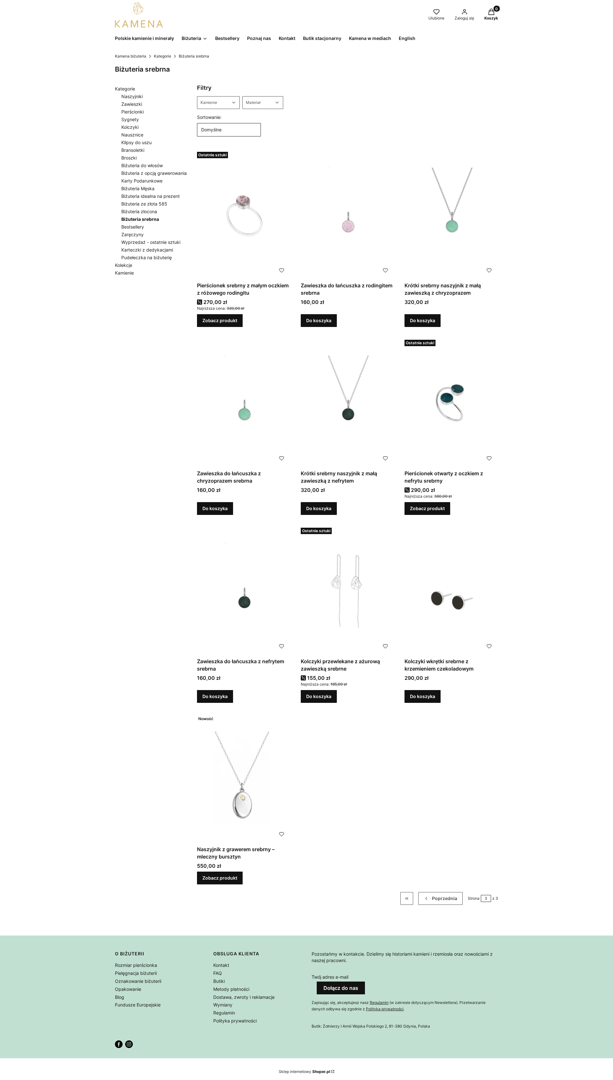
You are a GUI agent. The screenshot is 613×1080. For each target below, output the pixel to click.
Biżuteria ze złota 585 (144, 203)
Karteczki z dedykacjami (147, 250)
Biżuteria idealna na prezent (150, 196)
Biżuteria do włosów (142, 165)
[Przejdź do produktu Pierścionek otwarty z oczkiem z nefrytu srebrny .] (451, 402)
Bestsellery (132, 226)
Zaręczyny (132, 234)
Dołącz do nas (340, 988)
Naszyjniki (132, 96)
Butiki (219, 981)
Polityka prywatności (235, 1020)
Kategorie (162, 56)
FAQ (217, 973)
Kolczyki (130, 127)
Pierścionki (132, 111)
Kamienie (124, 273)
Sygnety (130, 119)
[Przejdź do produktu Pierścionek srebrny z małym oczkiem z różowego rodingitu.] (244, 214)
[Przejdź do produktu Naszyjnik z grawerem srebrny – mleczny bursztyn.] (244, 778)
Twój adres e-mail (330, 977)
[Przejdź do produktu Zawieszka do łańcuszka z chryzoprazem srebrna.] (244, 402)
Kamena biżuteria (130, 56)
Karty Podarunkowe (142, 180)
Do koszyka (318, 320)
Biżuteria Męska (138, 188)
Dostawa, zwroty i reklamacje (244, 997)
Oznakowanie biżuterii (138, 981)
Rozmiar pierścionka (136, 965)
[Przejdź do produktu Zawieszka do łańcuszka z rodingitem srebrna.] (347, 214)
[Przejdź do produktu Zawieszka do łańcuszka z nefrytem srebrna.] (244, 590)
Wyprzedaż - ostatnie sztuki (150, 242)
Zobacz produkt (219, 320)
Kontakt (221, 965)
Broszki (129, 157)
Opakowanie (128, 989)
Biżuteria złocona (139, 211)
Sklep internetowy (304, 1071)
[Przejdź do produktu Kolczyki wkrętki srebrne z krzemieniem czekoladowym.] (451, 590)
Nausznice (132, 134)
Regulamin (224, 1012)
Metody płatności (231, 989)
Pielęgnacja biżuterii (136, 973)
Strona (474, 898)
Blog (119, 997)
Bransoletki (132, 150)
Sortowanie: (209, 117)
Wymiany (222, 1004)
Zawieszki (131, 104)
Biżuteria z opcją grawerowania (154, 173)
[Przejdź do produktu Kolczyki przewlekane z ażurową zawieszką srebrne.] (347, 590)
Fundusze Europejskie (138, 1004)
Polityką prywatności (385, 1008)
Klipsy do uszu (136, 142)
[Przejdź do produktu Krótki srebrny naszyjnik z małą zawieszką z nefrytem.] (347, 402)
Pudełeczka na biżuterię (146, 257)
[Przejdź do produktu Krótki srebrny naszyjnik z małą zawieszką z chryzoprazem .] (451, 214)
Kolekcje (123, 265)
